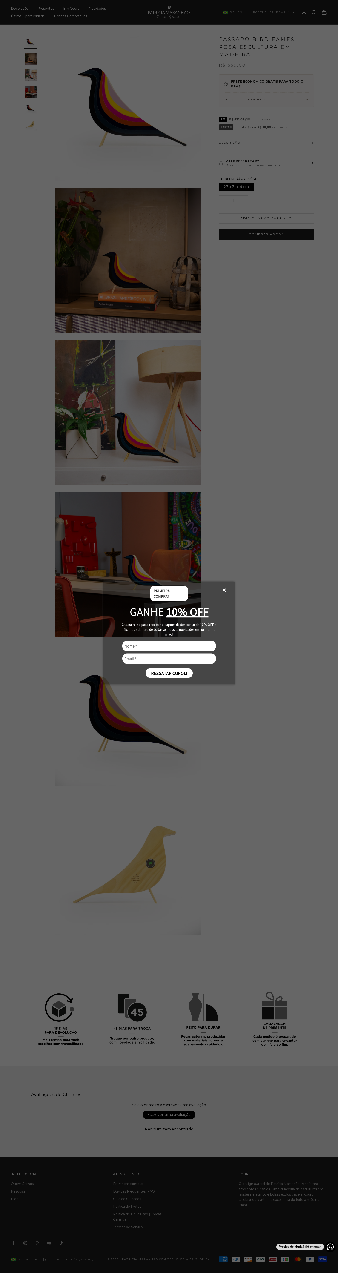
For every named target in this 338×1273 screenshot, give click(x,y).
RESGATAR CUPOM (169, 673)
